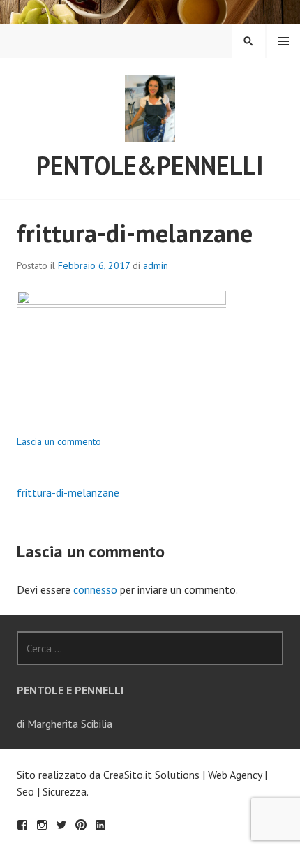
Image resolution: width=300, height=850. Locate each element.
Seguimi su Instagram (41, 824)
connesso (95, 589)
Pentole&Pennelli (150, 165)
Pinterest (81, 824)
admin (155, 265)
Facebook (22, 824)
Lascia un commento (59, 441)
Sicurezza (65, 791)
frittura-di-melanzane (68, 492)
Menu (283, 41)
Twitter (61, 824)
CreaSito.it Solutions (151, 775)
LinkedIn (100, 824)
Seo (25, 791)
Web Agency (235, 775)
